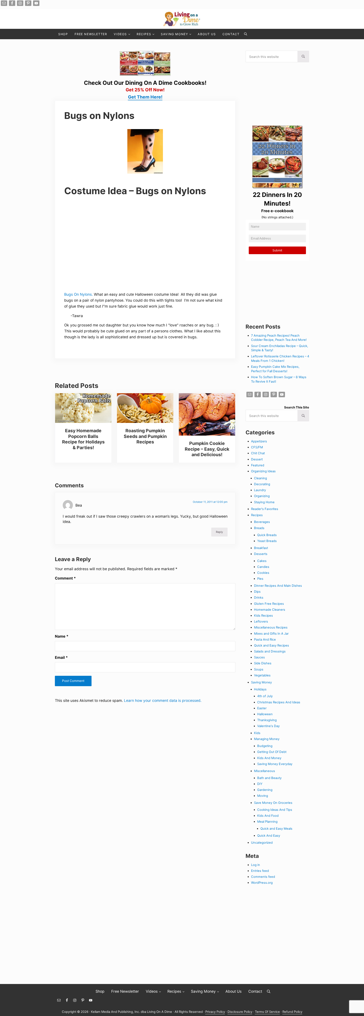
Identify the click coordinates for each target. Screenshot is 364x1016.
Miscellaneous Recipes (271, 627)
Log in (255, 865)
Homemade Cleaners (269, 610)
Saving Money (261, 682)
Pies (260, 579)
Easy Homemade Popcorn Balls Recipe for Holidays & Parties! (83, 439)
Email (61, 657)
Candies (263, 567)
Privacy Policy (215, 1012)
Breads (259, 528)
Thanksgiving (267, 720)
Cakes (262, 561)
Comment (65, 578)
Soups (258, 669)
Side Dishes (262, 663)
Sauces (259, 657)
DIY (260, 784)
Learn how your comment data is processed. (162, 700)
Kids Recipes (263, 615)
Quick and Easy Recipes (271, 645)
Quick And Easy (268, 836)
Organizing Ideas (263, 471)
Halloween (265, 714)
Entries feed (260, 871)
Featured (257, 465)
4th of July (265, 696)
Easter (262, 708)
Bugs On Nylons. (78, 294)
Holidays (260, 689)
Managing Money (266, 739)
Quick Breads (267, 535)
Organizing (262, 496)
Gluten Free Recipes (269, 604)
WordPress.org (262, 883)
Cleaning (260, 478)
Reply (219, 532)
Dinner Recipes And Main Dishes (278, 586)
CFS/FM (257, 447)
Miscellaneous (264, 771)
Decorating (262, 484)
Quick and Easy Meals (276, 829)
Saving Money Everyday (274, 764)
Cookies (263, 573)
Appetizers (259, 441)
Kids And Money (269, 758)
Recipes (257, 515)
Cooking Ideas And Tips (274, 810)
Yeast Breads (267, 541)
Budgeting (264, 746)
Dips (257, 592)
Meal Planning (267, 822)
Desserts (260, 554)
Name (61, 636)
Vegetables (262, 675)
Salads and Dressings (270, 651)
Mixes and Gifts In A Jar (271, 634)
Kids (257, 733)
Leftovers (261, 621)
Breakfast (261, 548)
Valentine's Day (268, 726)
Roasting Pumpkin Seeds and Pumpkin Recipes (145, 436)
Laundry (260, 490)
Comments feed (263, 877)
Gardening (264, 790)
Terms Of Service (267, 1012)
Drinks (258, 597)
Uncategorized (262, 843)
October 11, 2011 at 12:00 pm (210, 501)
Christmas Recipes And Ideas (278, 702)
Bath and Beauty (269, 778)
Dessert (257, 459)
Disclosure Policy (240, 1012)
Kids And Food (268, 816)
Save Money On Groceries (273, 803)
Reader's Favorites (264, 509)
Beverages (262, 522)
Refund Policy (292, 1012)
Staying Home (264, 502)
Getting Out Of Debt (271, 752)
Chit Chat (258, 453)
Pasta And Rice (265, 639)
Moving (262, 796)
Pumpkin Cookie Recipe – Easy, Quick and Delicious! (207, 449)
